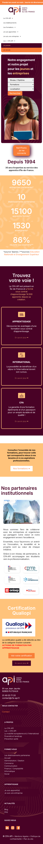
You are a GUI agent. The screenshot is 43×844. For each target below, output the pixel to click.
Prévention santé (11, 739)
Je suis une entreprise (11, 36)
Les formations (8, 27)
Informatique (9, 771)
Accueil (7, 758)
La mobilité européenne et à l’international (21, 733)
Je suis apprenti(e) (9, 32)
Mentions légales (21, 836)
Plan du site (28, 839)
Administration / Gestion (14, 761)
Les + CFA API (8, 41)
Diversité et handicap (13, 736)
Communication (10, 766)
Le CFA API (7, 18)
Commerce (8, 763)
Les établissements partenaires (17, 755)
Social (6, 774)
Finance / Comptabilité (13, 768)
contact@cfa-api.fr (11, 698)
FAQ (6, 812)
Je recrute (6, 50)
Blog (6, 809)
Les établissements (9, 23)
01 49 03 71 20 (9, 695)
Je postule (6, 45)
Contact (6, 712)
